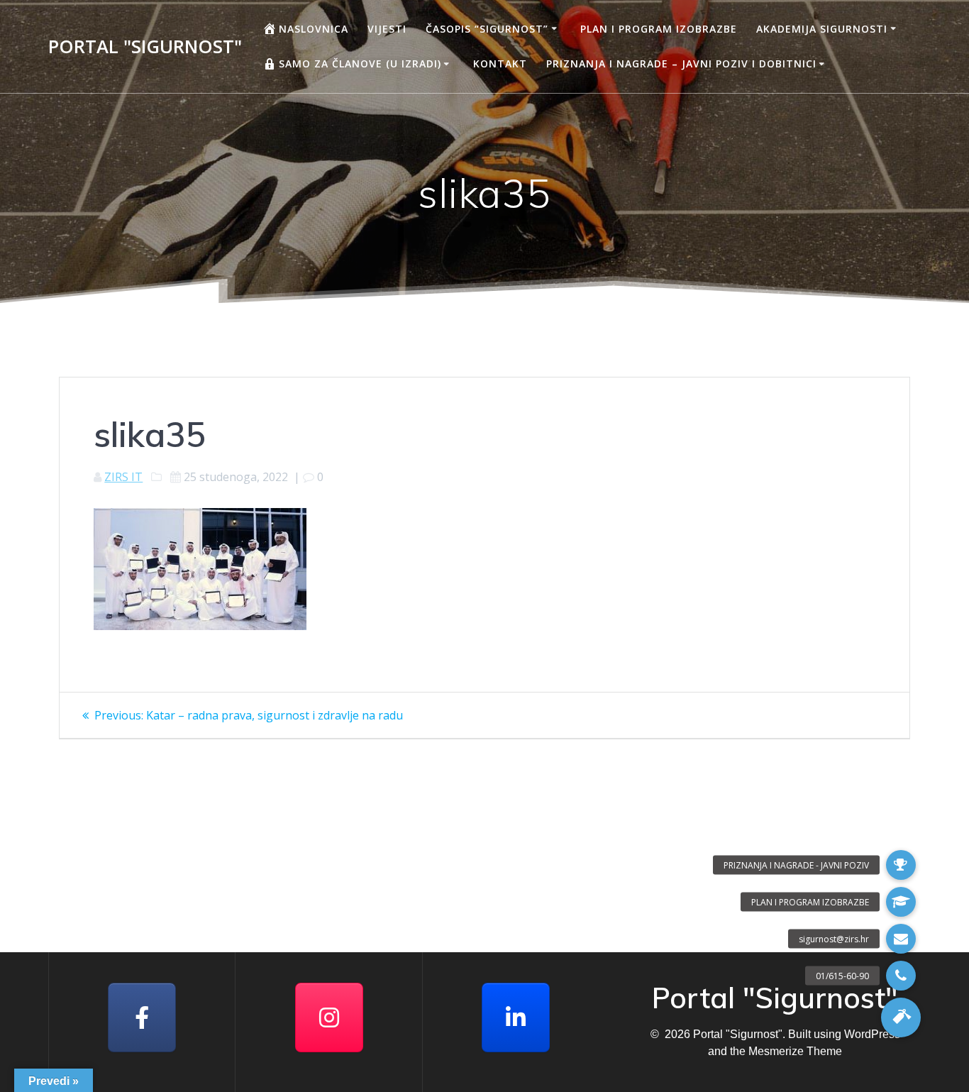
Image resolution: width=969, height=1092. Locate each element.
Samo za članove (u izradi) (360, 63)
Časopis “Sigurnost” (487, 28)
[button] (901, 1017)
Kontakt (500, 63)
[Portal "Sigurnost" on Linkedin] (516, 1017)
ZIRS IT (123, 477)
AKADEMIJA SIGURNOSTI (821, 28)
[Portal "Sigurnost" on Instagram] (329, 1017)
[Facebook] (142, 1017)
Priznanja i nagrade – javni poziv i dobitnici (681, 63)
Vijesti (386, 28)
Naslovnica (313, 28)
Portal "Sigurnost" (145, 47)
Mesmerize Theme (795, 1051)
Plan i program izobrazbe (658, 28)
